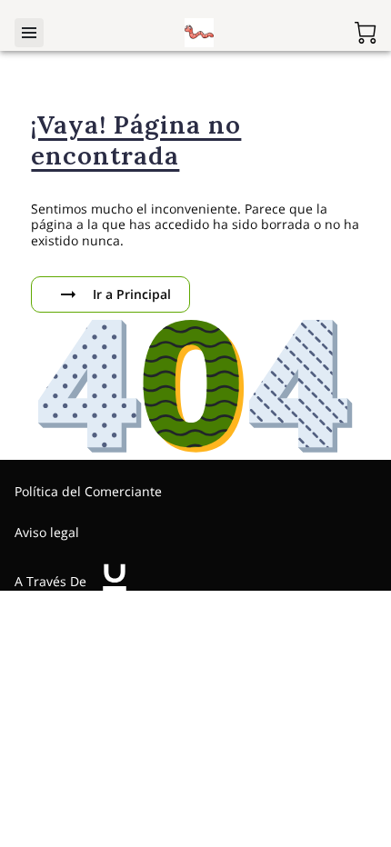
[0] (365, 33)
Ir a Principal (132, 294)
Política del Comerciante (88, 491)
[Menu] (29, 32)
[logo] (114, 581)
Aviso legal (47, 532)
